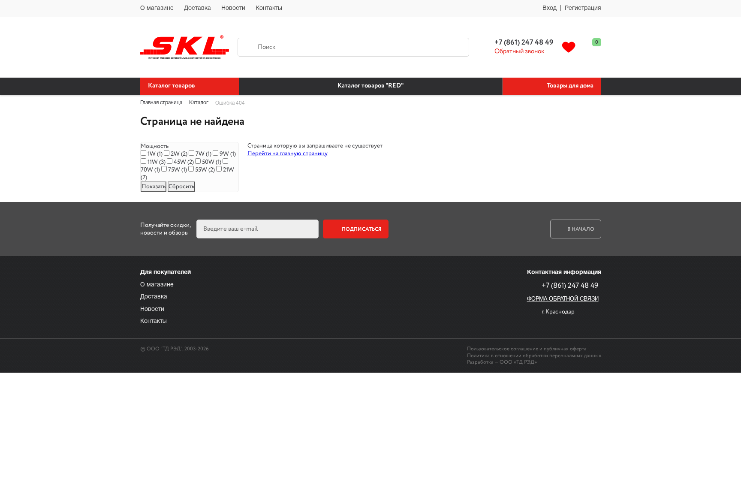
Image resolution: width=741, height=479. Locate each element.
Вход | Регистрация (571, 8)
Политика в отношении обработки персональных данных (534, 355)
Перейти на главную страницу (287, 153)
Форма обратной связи (563, 299)
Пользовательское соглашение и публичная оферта (527, 348)
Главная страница (161, 103)
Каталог (198, 103)
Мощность (155, 146)
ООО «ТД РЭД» (518, 362)
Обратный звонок (519, 52)
